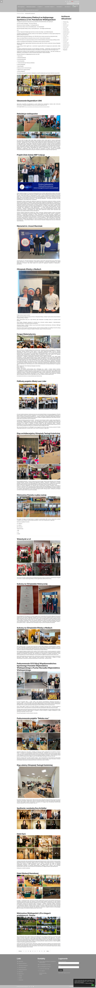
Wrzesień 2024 (66, 46)
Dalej (47, 951)
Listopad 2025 (66, 30)
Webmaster (21, 961)
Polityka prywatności (23, 969)
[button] (69, 1)
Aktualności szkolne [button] (31, 6)
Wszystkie (65, 49)
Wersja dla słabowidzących (23, 986)
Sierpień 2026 (65, 21)
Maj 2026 (65, 23)
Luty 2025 (65, 41)
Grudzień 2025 (66, 29)
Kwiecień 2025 (66, 39)
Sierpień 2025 (65, 34)
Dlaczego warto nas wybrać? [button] (32, 10)
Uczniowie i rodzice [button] (49, 6)
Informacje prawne (22, 967)
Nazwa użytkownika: (62, 961)
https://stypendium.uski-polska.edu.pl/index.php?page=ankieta (37, 106)
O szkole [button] (39, 6)
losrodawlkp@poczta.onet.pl (44, 964)
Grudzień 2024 (66, 42)
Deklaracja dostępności (23, 965)
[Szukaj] (78, 3)
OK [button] (92, 985)
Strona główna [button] (21, 6)
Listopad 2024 (66, 43)
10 (44, 951)
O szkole (20, 975)
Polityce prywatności (89, 983)
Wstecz (20, 951)
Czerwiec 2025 (66, 36)
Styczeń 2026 (65, 28)
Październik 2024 (66, 45)
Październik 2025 (66, 32)
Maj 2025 (65, 38)
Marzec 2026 (65, 26)
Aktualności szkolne (30, 13)
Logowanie (76, 1)
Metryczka (21, 971)
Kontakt (20, 977)
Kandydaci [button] (59, 6)
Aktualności (21, 980)
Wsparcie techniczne (23, 963)
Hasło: (59, 965)
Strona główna (20, 13)
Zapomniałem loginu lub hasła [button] (64, 972)
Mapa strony (21, 973)
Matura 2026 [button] (21, 10)
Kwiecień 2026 (66, 25)
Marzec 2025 (65, 40)
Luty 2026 (65, 27)
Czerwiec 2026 (66, 22)
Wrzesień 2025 (66, 33)
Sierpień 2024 (65, 47)
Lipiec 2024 (65, 48)
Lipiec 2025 (65, 35)
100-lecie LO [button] (67, 6)
